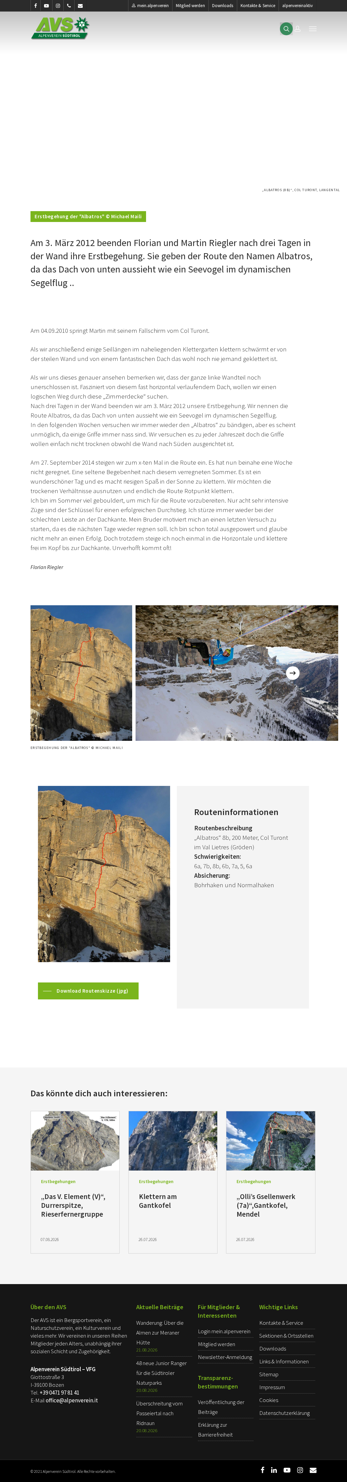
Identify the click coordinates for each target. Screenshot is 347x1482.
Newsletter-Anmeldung (225, 1357)
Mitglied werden (190, 5)
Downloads (222, 5)
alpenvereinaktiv (297, 5)
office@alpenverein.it (72, 1400)
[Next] (293, 673)
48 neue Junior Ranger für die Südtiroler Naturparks (161, 1372)
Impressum (272, 1387)
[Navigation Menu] (313, 28)
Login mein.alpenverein (224, 1331)
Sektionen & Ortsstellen (286, 1335)
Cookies (268, 1400)
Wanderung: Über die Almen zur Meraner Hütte (160, 1332)
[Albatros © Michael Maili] (81, 673)
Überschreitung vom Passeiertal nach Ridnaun (159, 1413)
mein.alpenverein (153, 5)
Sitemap (269, 1374)
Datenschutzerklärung (284, 1413)
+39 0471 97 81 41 (59, 1392)
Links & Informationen (284, 1361)
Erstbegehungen (58, 1181)
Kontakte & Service (258, 5)
